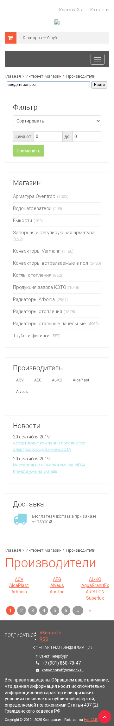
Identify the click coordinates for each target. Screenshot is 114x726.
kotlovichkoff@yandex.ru (63, 670)
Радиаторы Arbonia (34, 299)
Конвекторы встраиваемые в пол (50, 263)
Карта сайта (71, 9)
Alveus (22, 391)
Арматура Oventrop (34, 196)
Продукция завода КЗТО (39, 287)
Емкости (22, 220)
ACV (20, 380)
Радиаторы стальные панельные (49, 323)
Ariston (57, 591)
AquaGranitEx (95, 585)
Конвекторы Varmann (36, 251)
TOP (103, 715)
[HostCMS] (57, 22)
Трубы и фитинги (32, 336)
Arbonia (19, 591)
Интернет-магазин (43, 76)
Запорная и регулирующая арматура (54, 232)
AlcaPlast (81, 380)
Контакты (99, 9)
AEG (37, 380)
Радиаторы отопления (37, 311)
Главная (13, 76)
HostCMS (91, 720)
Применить (29, 150)
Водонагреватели (32, 208)
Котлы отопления (32, 275)
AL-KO (57, 380)
